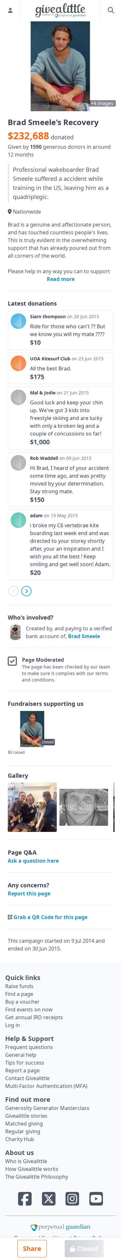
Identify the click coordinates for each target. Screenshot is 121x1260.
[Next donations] (26, 591)
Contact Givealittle (27, 1078)
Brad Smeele (84, 636)
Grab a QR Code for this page (50, 917)
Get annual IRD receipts (34, 1017)
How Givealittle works (31, 1168)
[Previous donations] (13, 591)
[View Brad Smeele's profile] (15, 632)
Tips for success (24, 1062)
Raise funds (19, 986)
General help (20, 1054)
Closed (86, 1248)
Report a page (22, 1070)
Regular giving (22, 1131)
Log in (12, 1025)
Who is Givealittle (26, 1161)
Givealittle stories (26, 1115)
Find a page (19, 994)
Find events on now (29, 1009)
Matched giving (24, 1123)
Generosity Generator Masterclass (47, 1108)
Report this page (29, 893)
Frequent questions (29, 1047)
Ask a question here (33, 860)
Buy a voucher (22, 1001)
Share (32, 1248)
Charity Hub (19, 1139)
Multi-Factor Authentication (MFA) (46, 1086)
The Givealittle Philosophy (36, 1176)
